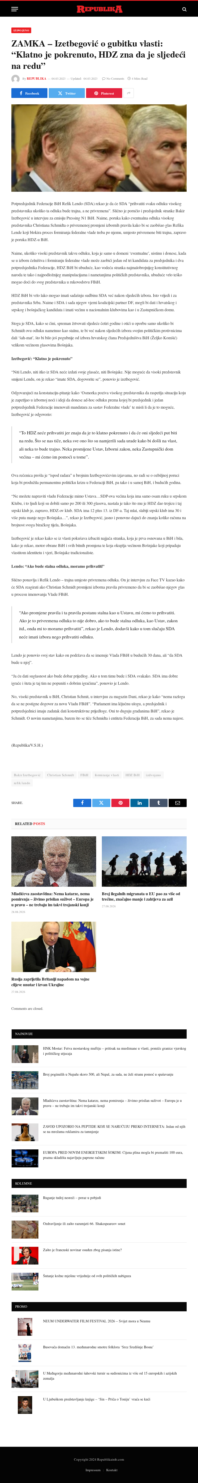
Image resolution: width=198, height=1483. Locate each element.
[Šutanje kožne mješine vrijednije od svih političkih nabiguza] (25, 1281)
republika (36, 78)
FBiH (84, 775)
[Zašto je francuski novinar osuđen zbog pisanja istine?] (25, 1256)
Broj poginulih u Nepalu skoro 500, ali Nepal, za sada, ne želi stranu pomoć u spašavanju (108, 1074)
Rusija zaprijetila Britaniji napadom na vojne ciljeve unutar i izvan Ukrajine (50, 981)
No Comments (115, 78)
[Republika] (99, 9)
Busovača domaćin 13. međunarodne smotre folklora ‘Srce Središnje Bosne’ (98, 1346)
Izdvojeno (21, 30)
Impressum (93, 1470)
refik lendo (22, 783)
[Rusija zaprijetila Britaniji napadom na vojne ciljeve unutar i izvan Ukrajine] (53, 947)
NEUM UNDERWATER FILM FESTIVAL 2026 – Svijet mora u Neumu (96, 1321)
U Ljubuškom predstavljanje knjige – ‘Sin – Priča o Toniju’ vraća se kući (96, 1399)
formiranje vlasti (107, 775)
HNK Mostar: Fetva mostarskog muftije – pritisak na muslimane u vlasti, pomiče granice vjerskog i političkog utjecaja (114, 1051)
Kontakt (112, 1470)
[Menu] (14, 9)
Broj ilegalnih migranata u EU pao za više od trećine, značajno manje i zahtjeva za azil (141, 896)
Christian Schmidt (60, 775)
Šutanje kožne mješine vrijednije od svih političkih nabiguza (87, 1275)
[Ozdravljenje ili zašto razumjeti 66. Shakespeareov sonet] (25, 1229)
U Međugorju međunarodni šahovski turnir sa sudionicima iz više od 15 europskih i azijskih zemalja (110, 1376)
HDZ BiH (132, 775)
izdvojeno (153, 775)
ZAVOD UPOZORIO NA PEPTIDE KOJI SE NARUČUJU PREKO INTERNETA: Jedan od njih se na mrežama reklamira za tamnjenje (114, 1129)
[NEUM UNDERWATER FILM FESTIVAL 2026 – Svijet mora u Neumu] (25, 1327)
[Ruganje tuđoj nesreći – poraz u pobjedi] (25, 1203)
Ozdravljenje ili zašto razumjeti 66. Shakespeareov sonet (84, 1223)
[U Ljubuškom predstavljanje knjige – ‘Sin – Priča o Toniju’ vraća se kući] (25, 1405)
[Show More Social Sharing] (128, 93)
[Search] (184, 9)
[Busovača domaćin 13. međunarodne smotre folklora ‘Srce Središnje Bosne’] (25, 1353)
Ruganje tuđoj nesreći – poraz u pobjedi (72, 1197)
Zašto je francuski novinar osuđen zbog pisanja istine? (82, 1249)
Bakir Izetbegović (27, 775)
